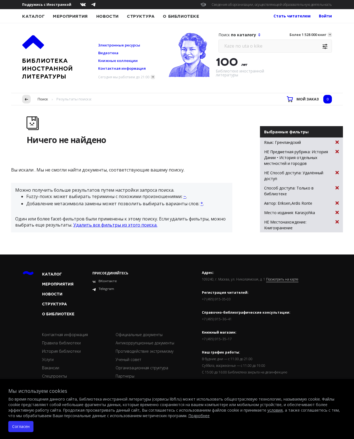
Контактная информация (122, 68)
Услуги (48, 359)
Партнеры (125, 376)
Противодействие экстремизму (144, 351)
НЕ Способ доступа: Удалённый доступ (293, 175)
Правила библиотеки (61, 343)
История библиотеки (61, 351)
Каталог (33, 16)
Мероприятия (70, 16)
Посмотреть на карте (282, 279)
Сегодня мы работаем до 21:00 (123, 77)
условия (275, 410)
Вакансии (50, 367)
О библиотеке (181, 16)
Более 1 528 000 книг (308, 34)
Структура (141, 16)
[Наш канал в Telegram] (93, 4)
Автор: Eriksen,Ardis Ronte (288, 203)
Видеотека (108, 52)
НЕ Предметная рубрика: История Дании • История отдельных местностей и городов (296, 157)
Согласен (21, 426)
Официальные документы (139, 334)
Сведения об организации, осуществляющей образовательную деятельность (272, 4)
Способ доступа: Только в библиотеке (289, 190)
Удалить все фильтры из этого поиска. (115, 225)
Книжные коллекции (118, 60)
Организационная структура (142, 367)
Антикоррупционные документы (145, 343)
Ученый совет (128, 359)
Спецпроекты (54, 376)
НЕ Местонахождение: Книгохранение (285, 224)
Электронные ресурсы (119, 45)
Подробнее (199, 415)
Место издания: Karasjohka (289, 212)
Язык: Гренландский (282, 142)
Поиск (43, 99)
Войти (325, 16)
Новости (107, 16)
